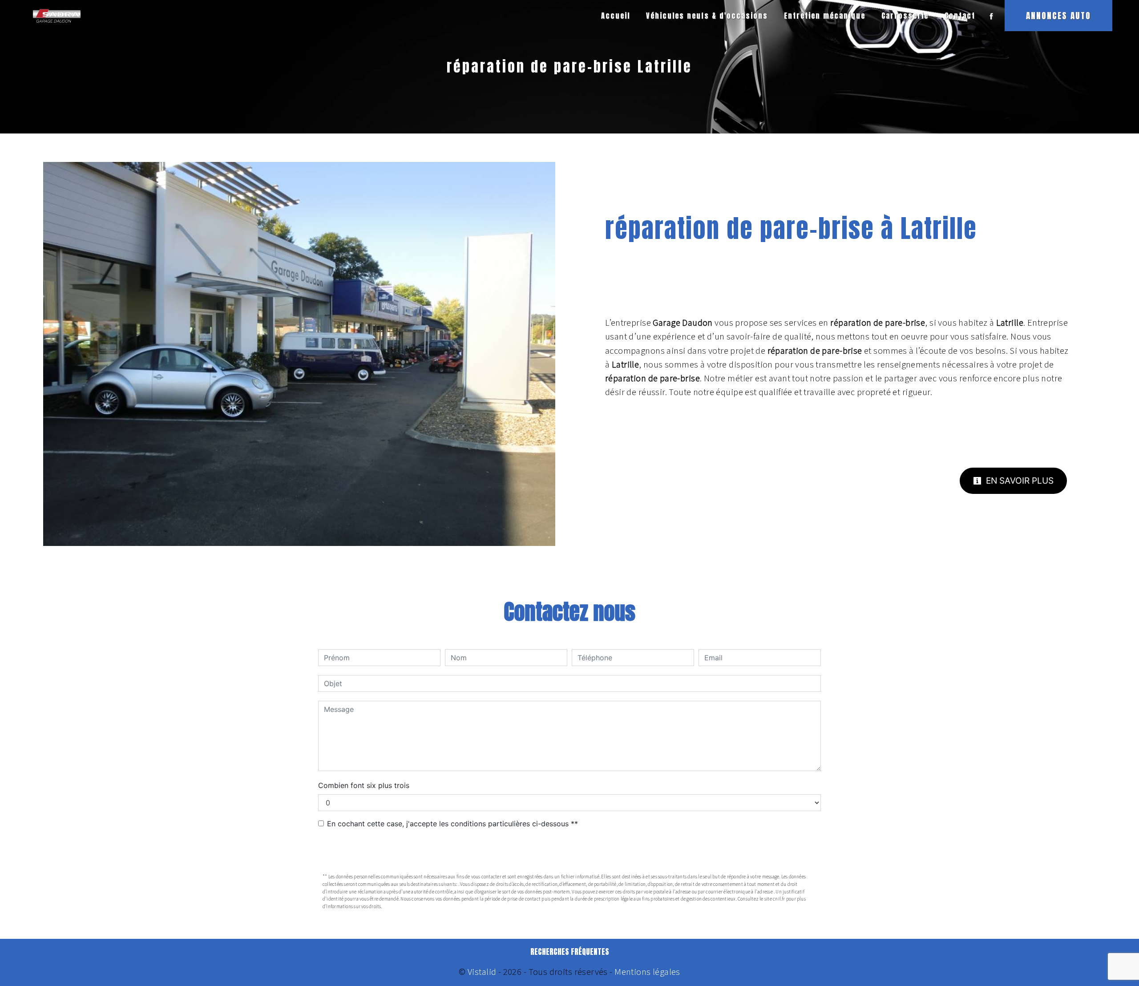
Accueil (615, 15)
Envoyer (569, 851)
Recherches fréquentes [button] (569, 952)
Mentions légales (646, 972)
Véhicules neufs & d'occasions (707, 15)
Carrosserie (905, 15)
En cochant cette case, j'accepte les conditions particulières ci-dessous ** (452, 823)
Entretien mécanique (824, 15)
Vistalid (482, 972)
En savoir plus (1019, 480)
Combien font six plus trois (363, 785)
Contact (960, 15)
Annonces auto (1058, 15)
